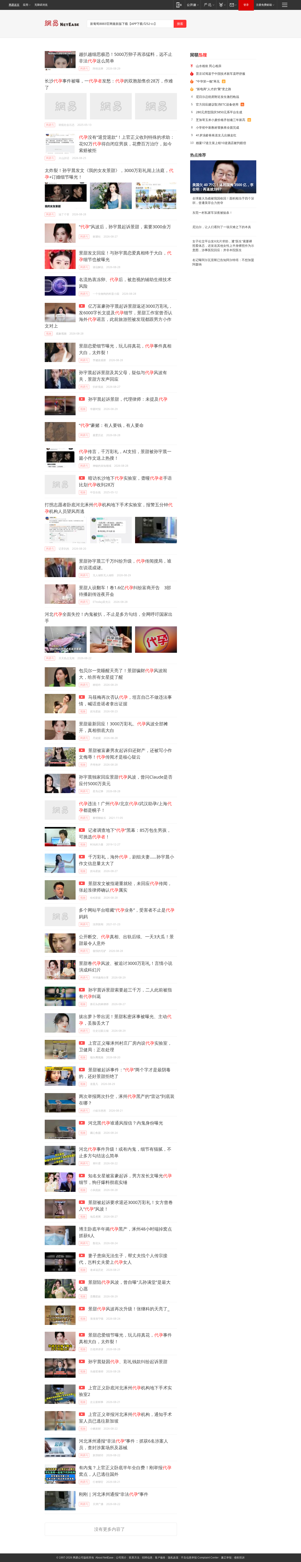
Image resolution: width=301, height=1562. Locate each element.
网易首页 (14, 4)
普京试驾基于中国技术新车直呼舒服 (220, 73)
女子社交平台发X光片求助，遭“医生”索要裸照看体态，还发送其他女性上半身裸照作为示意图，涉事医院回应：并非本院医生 (223, 246)
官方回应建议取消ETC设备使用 (217, 104)
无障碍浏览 (41, 4)
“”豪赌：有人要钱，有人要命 (111, 425)
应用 (25, 4)
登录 (246, 4)
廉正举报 (226, 1557)
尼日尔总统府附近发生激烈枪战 (217, 97)
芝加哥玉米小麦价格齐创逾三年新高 (220, 120)
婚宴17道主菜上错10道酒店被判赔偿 (221, 143)
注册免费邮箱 (264, 4)
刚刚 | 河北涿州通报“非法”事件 (113, 1494)
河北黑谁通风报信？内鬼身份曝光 (125, 1123)
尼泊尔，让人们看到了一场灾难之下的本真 (221, 227)
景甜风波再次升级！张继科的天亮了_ (128, 1309)
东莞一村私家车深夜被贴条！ (212, 212)
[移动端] (179, 4)
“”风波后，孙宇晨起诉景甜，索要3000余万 (125, 227)
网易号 (84, 68)
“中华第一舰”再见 (208, 81)
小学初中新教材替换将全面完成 (217, 127)
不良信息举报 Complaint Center (200, 1557)
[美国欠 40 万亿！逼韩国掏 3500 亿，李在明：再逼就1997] (223, 176)
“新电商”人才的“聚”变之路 (213, 89)
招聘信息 (147, 1557)
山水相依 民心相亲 (208, 66)
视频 (48, 333)
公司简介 (121, 1557)
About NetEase (104, 1557)
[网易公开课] (193, 4)
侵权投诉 (239, 1557)
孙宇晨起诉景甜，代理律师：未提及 (127, 399)
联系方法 (134, 1557)
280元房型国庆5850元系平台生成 (219, 112)
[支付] (221, 4)
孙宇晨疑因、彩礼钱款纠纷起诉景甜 (127, 1361)
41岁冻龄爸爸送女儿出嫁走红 (216, 135)
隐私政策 (173, 1557)
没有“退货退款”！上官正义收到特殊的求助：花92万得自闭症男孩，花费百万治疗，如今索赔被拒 (127, 143)
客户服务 (160, 1557)
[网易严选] (208, 4)
